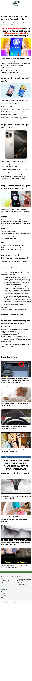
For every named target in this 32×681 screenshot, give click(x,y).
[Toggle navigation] (2, 3)
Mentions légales (21, 584)
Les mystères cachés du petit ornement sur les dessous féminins (16, 497)
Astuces (3, 593)
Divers (8, 13)
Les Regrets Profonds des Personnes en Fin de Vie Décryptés (16, 404)
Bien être (3, 595)
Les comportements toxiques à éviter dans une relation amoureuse (16, 451)
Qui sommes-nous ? (6, 580)
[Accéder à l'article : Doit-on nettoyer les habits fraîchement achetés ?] (16, 509)
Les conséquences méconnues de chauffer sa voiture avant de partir (15, 543)
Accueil (3, 13)
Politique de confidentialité (24, 579)
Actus (2, 592)
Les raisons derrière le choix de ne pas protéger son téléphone (14, 566)
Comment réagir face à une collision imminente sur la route (13, 427)
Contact (3, 582)
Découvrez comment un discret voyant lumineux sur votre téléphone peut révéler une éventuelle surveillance (15, 380)
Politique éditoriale (22, 586)
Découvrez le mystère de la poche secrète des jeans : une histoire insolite (15, 474)
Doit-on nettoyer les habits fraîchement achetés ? (14, 520)
